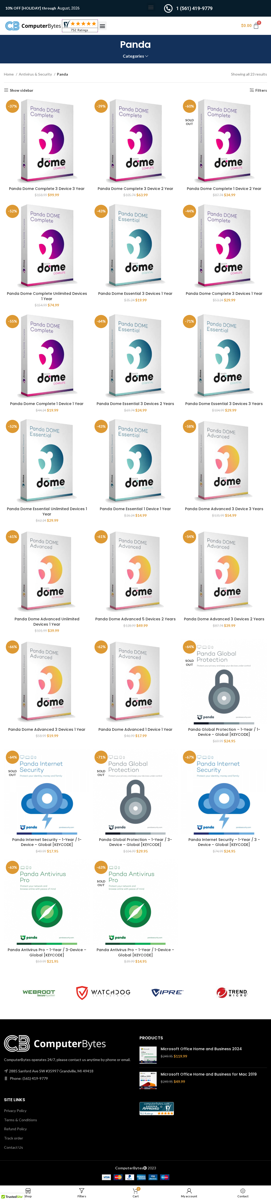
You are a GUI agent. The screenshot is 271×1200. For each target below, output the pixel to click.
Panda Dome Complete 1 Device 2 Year (224, 188)
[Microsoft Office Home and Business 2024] (148, 1055)
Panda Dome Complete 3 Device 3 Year (47, 188)
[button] (151, 7)
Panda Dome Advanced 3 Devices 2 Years (224, 619)
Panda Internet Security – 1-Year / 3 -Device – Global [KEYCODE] (224, 842)
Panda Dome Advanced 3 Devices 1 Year (46, 729)
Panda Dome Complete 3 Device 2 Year (135, 188)
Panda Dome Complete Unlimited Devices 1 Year (47, 296)
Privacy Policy (15, 1110)
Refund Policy (15, 1129)
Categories (133, 56)
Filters (261, 90)
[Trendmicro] (232, 993)
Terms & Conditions (20, 1120)
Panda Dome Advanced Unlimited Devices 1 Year (47, 621)
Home (9, 74)
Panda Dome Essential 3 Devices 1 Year (135, 293)
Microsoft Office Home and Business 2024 (201, 1049)
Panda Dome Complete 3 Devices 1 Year (224, 293)
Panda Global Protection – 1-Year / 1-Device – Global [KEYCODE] (224, 732)
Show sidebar (21, 90)
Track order (13, 1138)
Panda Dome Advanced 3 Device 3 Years (224, 508)
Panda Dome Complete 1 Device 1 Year (47, 403)
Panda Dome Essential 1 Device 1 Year (135, 508)
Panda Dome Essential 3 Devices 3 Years (224, 403)
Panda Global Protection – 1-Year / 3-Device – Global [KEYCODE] (135, 842)
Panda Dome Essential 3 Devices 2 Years (135, 403)
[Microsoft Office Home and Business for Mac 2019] (148, 1080)
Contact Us (13, 1147)
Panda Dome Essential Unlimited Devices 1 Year (47, 511)
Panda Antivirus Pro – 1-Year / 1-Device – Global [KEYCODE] (135, 952)
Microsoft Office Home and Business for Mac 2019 (209, 1074)
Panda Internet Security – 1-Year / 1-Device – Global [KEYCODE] (47, 842)
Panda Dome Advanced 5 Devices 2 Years (135, 619)
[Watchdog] (103, 993)
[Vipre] (168, 993)
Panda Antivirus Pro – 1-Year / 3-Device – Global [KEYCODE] (47, 952)
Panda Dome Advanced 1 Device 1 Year (135, 729)
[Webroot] (39, 993)
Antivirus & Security (36, 74)
